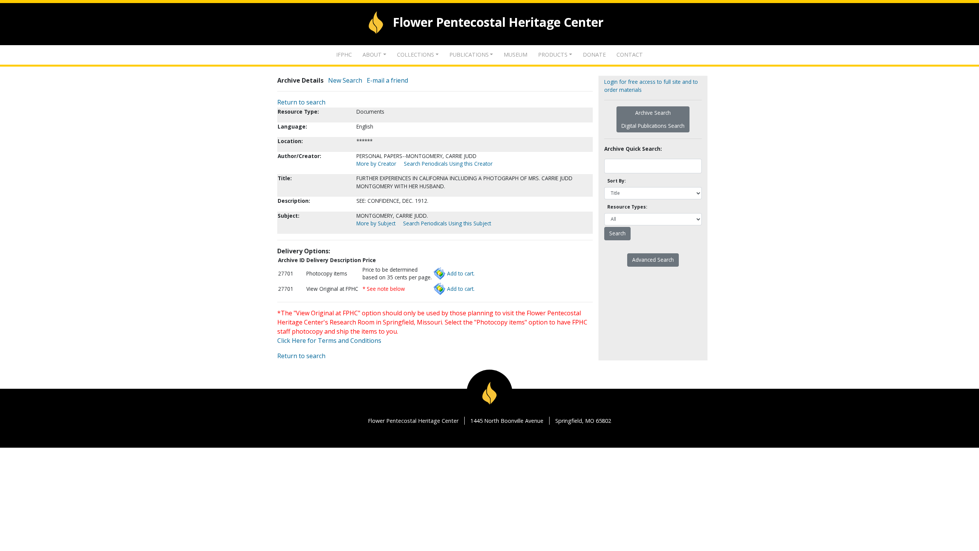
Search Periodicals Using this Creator (448, 163)
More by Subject (375, 223)
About (372, 54)
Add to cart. (461, 273)
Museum (515, 54)
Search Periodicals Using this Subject (447, 223)
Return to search (301, 102)
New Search (345, 80)
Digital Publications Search (653, 125)
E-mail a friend (387, 80)
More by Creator (376, 163)
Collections (415, 54)
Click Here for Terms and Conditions (329, 340)
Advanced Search (653, 259)
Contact (629, 54)
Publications (469, 54)
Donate (594, 54)
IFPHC (344, 54)
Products (553, 54)
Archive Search (653, 112)
